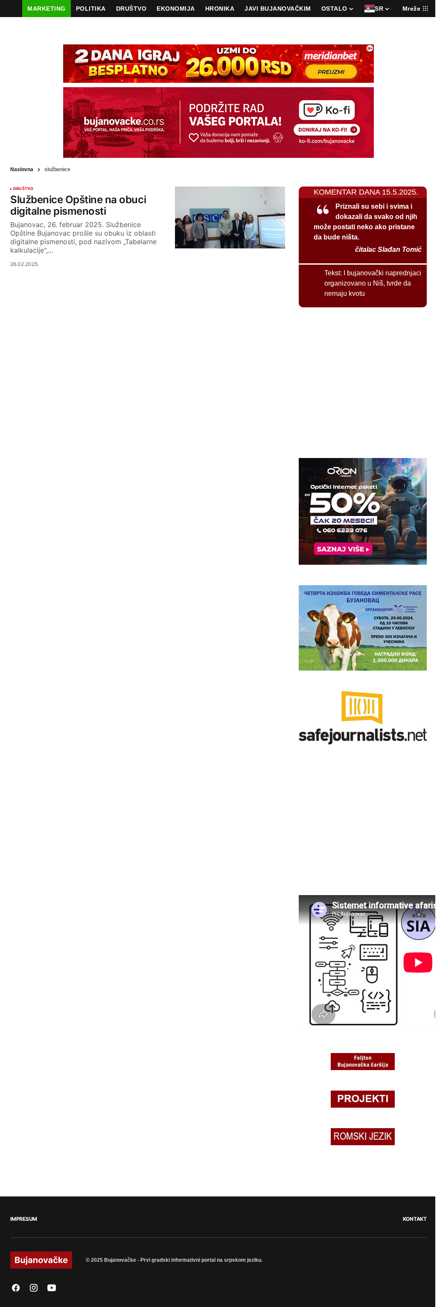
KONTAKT (415, 1219)
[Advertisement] (363, 381)
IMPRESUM (23, 1219)
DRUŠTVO (23, 189)
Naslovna (21, 169)
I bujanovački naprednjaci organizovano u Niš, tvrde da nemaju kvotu (372, 283)
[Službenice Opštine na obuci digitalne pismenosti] (230, 217)
